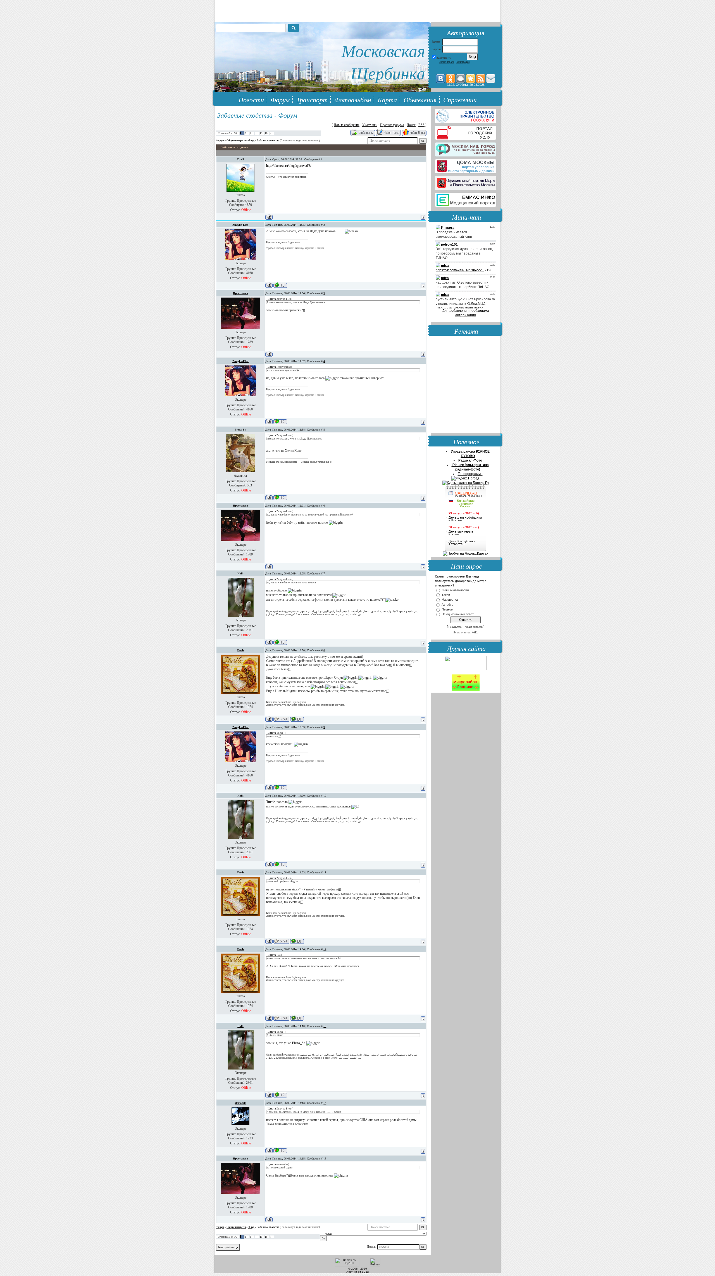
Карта (387, 99)
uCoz (365, 1271)
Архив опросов (474, 627)
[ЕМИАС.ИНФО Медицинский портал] (465, 199)
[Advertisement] (466, 385)
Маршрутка (450, 600)
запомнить (444, 58)
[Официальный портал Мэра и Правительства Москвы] (465, 182)
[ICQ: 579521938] (280, 642)
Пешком (447, 609)
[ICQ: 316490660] (297, 719)
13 (324, 1026)
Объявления (420, 99)
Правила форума (392, 125)
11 (324, 872)
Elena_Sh (240, 429)
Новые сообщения (346, 125)
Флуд (251, 140)
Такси (446, 595)
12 (324, 949)
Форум (280, 99)
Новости (251, 99)
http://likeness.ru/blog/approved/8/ (288, 166)
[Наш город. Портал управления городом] (465, 148)
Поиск (411, 125)
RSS (421, 125)
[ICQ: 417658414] (280, 1150)
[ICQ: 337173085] (280, 285)
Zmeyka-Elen (240, 224)
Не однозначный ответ (458, 614)
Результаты (455, 627)
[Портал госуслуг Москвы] (465, 132)
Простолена (240, 293)
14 (324, 1102)
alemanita (240, 1102)
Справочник (459, 99)
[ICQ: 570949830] (280, 497)
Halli (240, 573)
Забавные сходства (268, 140)
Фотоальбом (352, 99)
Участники (369, 125)
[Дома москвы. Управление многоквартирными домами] (465, 165)
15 (261, 133)
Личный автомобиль (456, 590)
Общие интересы (236, 140)
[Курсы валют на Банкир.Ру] (465, 483)
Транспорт (312, 99)
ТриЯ (240, 159)
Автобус (447, 604)
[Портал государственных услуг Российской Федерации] (465, 115)
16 (266, 133)
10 (324, 795)
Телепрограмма (470, 474)
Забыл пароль (446, 62)
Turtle (240, 650)
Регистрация (462, 62)
